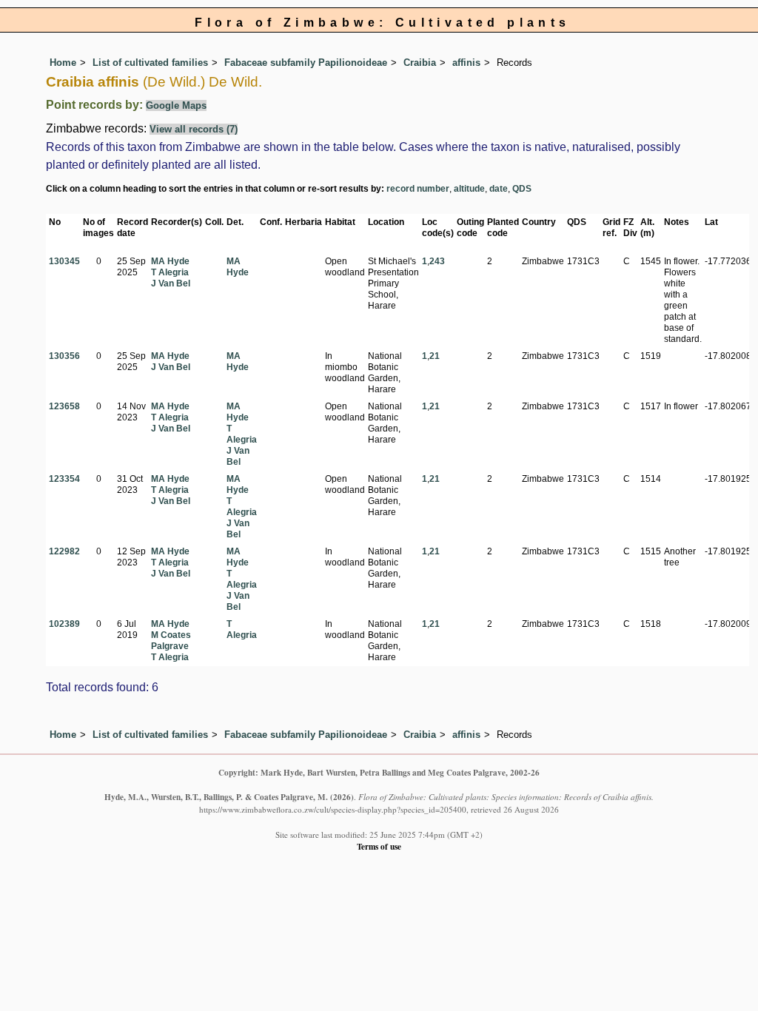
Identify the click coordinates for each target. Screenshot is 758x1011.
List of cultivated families (150, 62)
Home (63, 62)
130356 (64, 356)
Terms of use (379, 846)
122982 (64, 551)
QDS (521, 188)
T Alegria (170, 272)
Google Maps (176, 105)
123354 (64, 479)
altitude (469, 188)
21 (434, 356)
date (498, 188)
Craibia (419, 62)
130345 (64, 261)
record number (417, 188)
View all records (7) (194, 129)
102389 (64, 624)
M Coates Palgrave (171, 640)
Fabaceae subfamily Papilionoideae (305, 62)
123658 (64, 406)
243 (437, 261)
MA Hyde (170, 261)
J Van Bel (170, 283)
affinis (466, 62)
